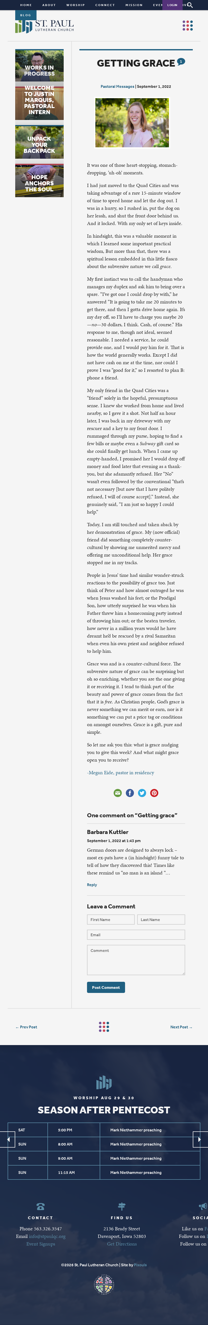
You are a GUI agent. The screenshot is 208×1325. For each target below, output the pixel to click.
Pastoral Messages (117, 86)
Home (26, 5)
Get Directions (122, 1243)
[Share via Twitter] (142, 793)
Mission (134, 5)
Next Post (179, 1026)
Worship (75, 5)
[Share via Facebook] (130, 793)
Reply (92, 884)
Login (172, 5)
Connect (105, 5)
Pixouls (140, 1264)
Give (184, 5)
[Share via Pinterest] (154, 793)
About (49, 5)
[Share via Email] (118, 793)
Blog (25, 15)
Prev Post (28, 1026)
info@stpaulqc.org (47, 1236)
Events (161, 5)
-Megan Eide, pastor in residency (120, 772)
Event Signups (40, 1243)
